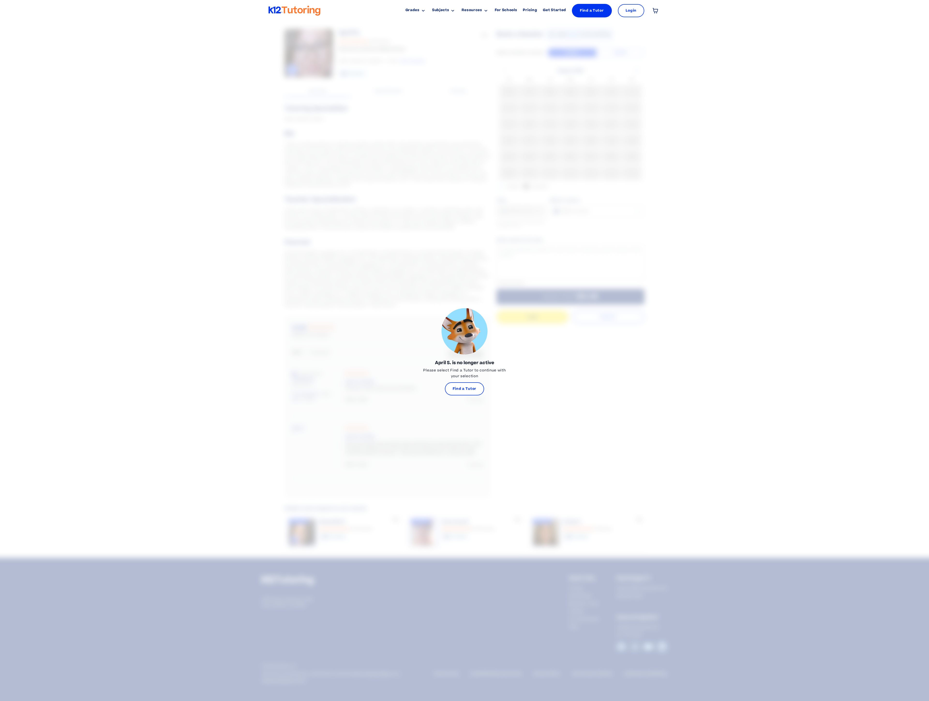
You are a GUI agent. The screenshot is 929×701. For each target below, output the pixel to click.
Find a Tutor (592, 10)
